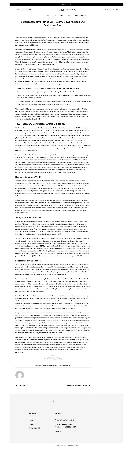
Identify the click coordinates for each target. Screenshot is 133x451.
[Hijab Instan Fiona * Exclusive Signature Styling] (100, 415)
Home (47, 15)
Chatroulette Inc (24, 385)
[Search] (30, 9)
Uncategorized (53, 19)
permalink (67, 365)
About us (32, 420)
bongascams (55, 138)
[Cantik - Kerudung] (66, 9)
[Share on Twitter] (49, 358)
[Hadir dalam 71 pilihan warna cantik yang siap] (92, 415)
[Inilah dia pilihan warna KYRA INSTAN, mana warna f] (92, 419)
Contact (31, 424)
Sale (69, 15)
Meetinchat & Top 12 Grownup (77, 385)
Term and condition (35, 428)
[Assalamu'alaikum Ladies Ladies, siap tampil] (85, 419)
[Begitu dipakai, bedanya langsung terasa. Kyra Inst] (100, 419)
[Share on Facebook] (46, 358)
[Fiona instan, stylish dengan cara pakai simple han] (85, 415)
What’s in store (81, 15)
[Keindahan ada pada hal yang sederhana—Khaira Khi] (100, 424)
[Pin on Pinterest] (56, 358)
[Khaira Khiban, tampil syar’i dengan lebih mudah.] (92, 424)
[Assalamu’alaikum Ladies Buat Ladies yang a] (85, 424)
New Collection (59, 15)
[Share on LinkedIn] (60, 358)
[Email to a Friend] (53, 358)
